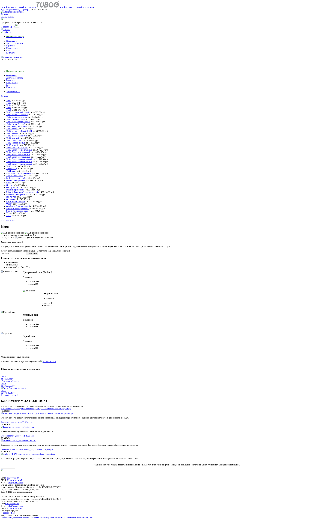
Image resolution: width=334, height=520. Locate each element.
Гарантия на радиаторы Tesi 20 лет (16, 422)
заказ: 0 (6, 29)
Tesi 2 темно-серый (14, 140)
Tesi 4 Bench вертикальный (18, 152)
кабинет (7, 32)
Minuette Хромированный (17, 194)
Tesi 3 (8, 103)
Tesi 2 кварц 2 (12, 129)
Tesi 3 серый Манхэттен (17, 147)
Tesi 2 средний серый (15, 124)
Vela (8, 213)
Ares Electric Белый (14, 176)
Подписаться (32, 253)
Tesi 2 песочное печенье (17, 117)
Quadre (9, 204)
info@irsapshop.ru (23, 9)
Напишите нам (49, 361)
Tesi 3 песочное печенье (17, 114)
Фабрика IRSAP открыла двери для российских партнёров (27, 449)
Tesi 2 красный (12, 138)
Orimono (10, 199)
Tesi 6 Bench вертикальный (18, 157)
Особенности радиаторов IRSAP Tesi (17, 436)
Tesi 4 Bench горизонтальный (19, 159)
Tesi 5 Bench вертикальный (18, 154)
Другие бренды (8, 9)
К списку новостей (9, 395)
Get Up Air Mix (12, 187)
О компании (11, 41)
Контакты (10, 53)
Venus (8, 215)
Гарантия (10, 46)
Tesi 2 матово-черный (15, 143)
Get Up (9, 185)
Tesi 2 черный (12, 133)
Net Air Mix (11, 197)
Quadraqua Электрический (18, 206)
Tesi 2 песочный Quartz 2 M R (19, 131)
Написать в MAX (15, 480)
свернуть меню (7, 220)
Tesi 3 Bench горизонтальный (19, 150)
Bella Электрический (15, 178)
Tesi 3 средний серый (15, 119)
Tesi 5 (8, 107)
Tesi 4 (8, 105)
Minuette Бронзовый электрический (22, 192)
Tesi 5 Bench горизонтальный (19, 161)
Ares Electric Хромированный (19, 173)
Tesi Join (10, 166)
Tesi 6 (8, 110)
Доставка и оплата (14, 43)
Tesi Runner (11, 171)
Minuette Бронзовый (15, 190)
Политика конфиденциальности (78, 518)
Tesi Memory (11, 169)
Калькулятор (11, 48)
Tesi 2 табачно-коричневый (18, 122)
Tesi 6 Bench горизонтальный (19, 164)
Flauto (8, 183)
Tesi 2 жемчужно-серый (16, 126)
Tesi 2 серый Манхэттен (17, 136)
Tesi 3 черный (12, 145)
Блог (8, 50)
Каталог (4, 96)
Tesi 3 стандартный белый (17, 112)
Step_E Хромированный (17, 211)
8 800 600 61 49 (8, 27)
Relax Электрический (15, 201)
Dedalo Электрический (16, 180)
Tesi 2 (8, 100)
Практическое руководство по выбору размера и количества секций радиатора (36, 409)
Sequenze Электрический (17, 208)
